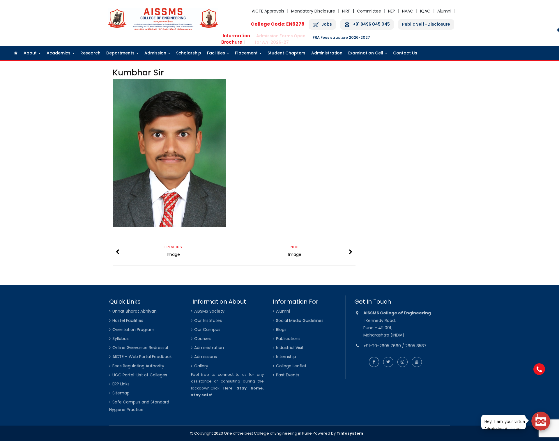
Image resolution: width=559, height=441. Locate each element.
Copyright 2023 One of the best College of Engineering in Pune (252, 433)
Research (90, 53)
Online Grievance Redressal (140, 347)
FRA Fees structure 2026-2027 (341, 37)
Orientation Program (133, 329)
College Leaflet (291, 366)
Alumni (444, 11)
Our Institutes (208, 320)
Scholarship (188, 53)
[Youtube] (416, 362)
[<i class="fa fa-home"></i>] (16, 53)
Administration (326, 53)
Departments (121, 53)
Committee (369, 11)
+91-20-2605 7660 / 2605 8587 (395, 346)
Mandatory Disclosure (313, 11)
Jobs (326, 24)
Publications (288, 338)
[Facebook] (374, 362)
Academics (59, 53)
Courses (202, 338)
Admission (155, 53)
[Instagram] (402, 362)
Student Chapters (286, 53)
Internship (286, 356)
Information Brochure (235, 39)
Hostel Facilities (127, 320)
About (31, 53)
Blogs (281, 329)
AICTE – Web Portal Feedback (142, 356)
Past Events (287, 375)
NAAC (407, 11)
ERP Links (121, 384)
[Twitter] (388, 362)
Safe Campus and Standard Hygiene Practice (139, 405)
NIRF (346, 11)
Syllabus (120, 338)
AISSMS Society (209, 311)
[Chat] (540, 421)
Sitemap (121, 393)
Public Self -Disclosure (426, 24)
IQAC (425, 11)
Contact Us (405, 53)
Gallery (201, 366)
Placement (247, 53)
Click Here (221, 388)
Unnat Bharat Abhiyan (134, 311)
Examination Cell (366, 53)
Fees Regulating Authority (138, 366)
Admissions (205, 356)
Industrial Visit (290, 347)
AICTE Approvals (268, 11)
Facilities (216, 53)
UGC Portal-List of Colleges (139, 375)
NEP (391, 11)
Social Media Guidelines (299, 320)
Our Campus (207, 329)
